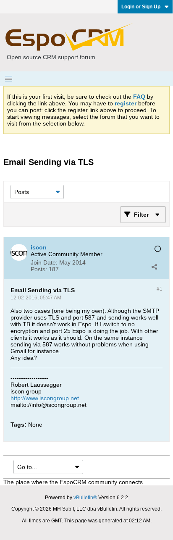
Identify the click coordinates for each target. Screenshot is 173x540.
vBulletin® (85, 498)
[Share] (154, 267)
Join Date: (44, 262)
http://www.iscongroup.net (44, 398)
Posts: (39, 269)
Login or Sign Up (140, 7)
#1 (160, 289)
